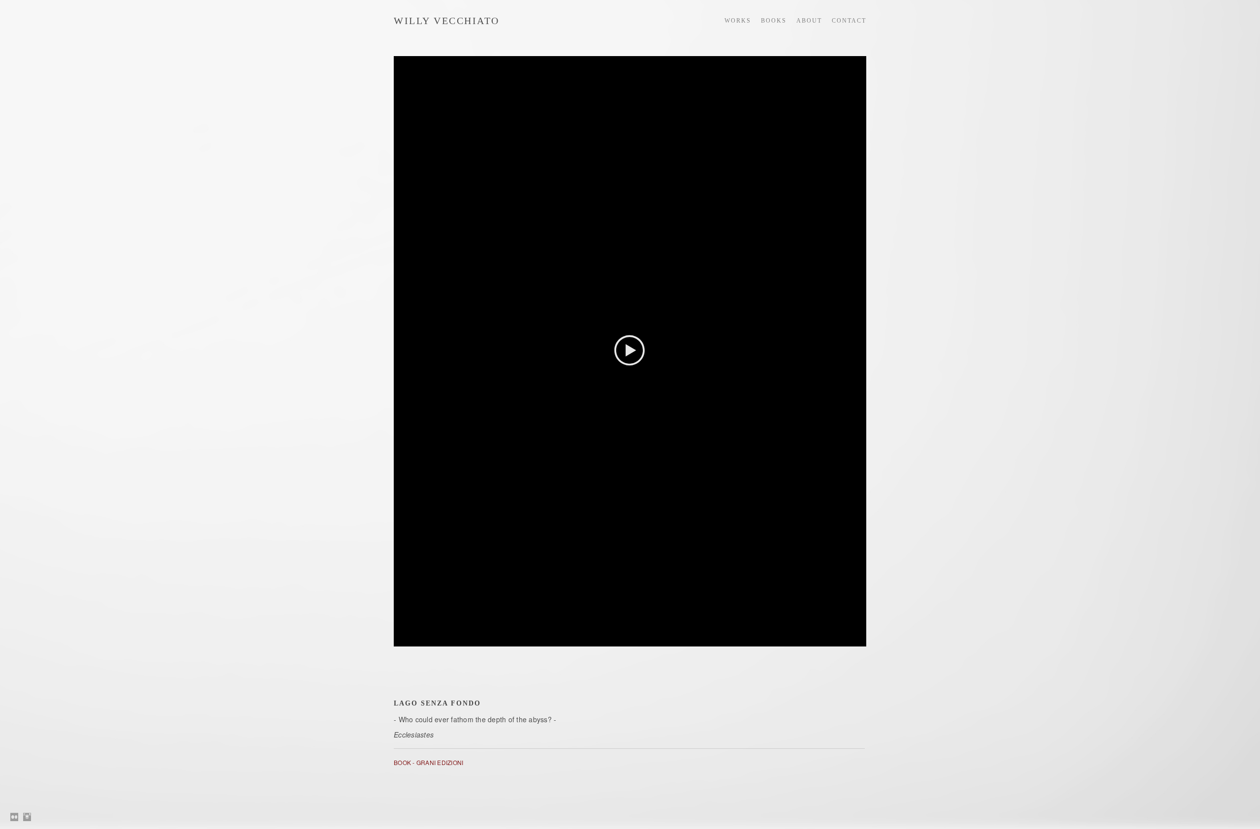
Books (774, 20)
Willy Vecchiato (447, 20)
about (809, 20)
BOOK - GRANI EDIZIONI (428, 762)
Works (737, 20)
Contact (849, 20)
